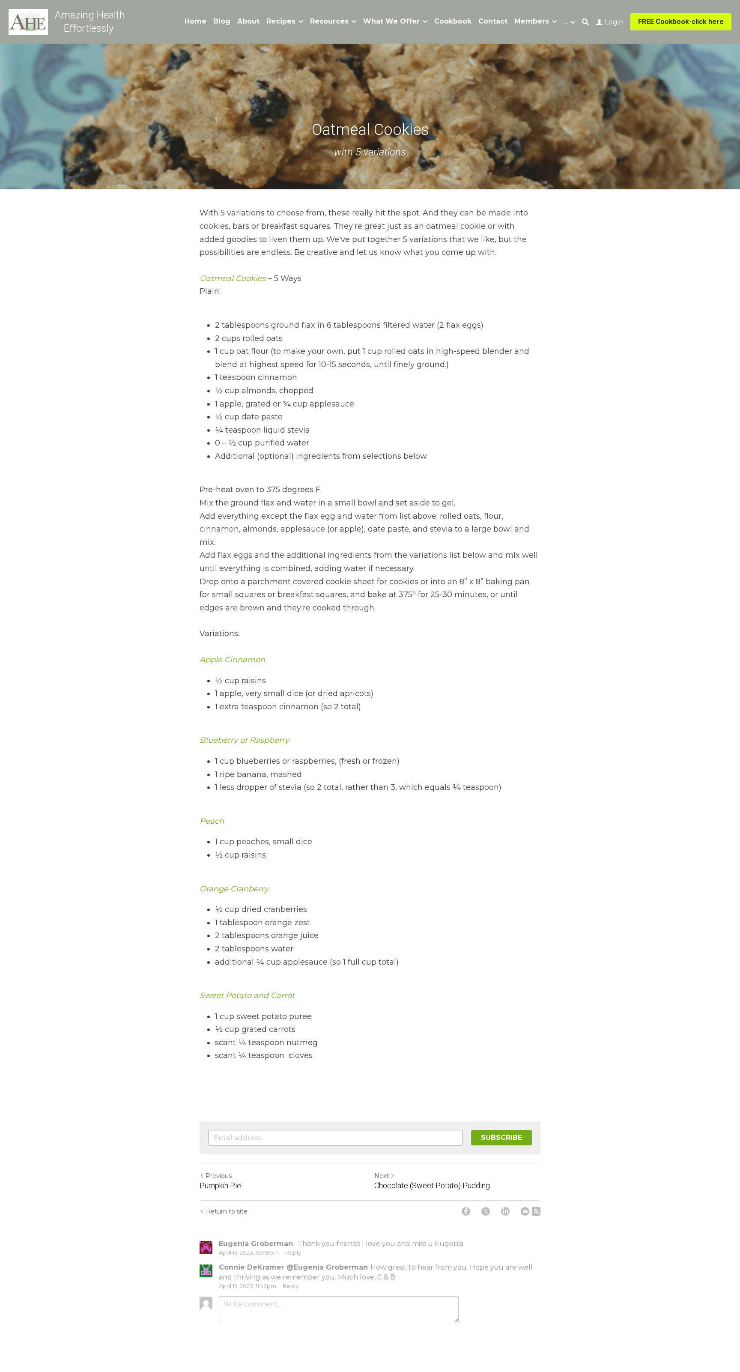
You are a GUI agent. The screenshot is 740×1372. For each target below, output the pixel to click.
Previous (219, 1176)
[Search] (585, 22)
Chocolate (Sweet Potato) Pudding (432, 1185)
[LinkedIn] (505, 1211)
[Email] (525, 1211)
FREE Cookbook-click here (681, 22)
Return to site (227, 1211)
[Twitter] (485, 1211)
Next (381, 1176)
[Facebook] (466, 1211)
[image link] (28, 21)
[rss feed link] (536, 1211)
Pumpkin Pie (220, 1185)
